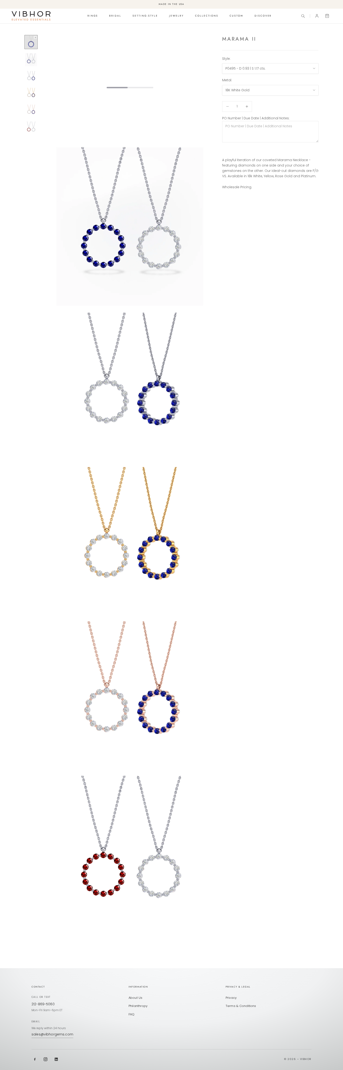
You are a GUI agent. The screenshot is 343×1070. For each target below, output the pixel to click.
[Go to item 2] (31, 60)
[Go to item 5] (31, 110)
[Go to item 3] (31, 77)
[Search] (303, 16)
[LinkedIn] (56, 1059)
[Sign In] (317, 16)
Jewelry (176, 16)
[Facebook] (35, 1059)
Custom (236, 16)
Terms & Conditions (241, 1006)
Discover (263, 16)
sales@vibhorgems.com (52, 1034)
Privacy (231, 998)
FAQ (131, 1014)
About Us (135, 998)
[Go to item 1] (31, 42)
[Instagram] (45, 1059)
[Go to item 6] (31, 128)
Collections (206, 16)
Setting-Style (145, 16)
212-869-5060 (43, 1004)
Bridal (115, 16)
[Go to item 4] (31, 93)
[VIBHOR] (31, 16)
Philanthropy (138, 1006)
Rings (93, 16)
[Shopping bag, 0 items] (327, 16)
